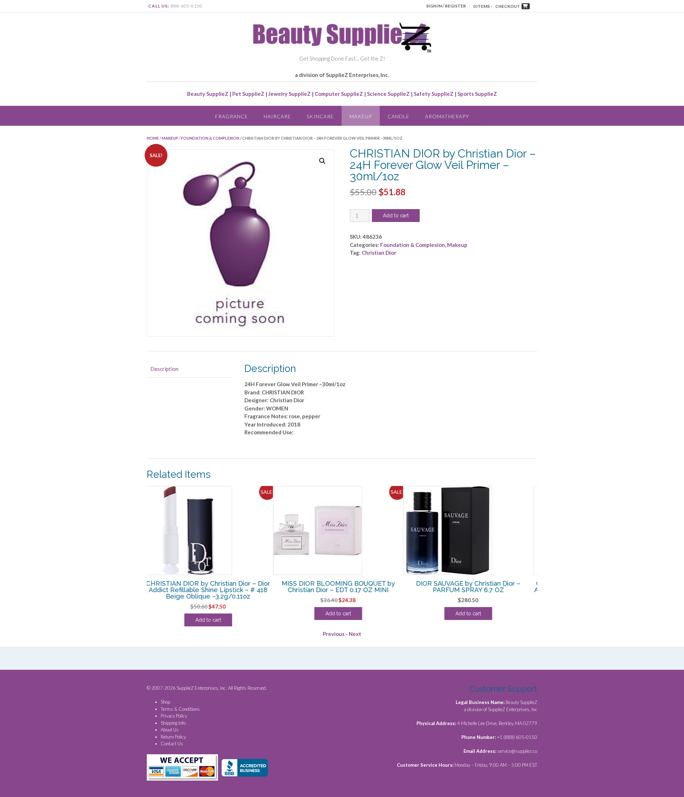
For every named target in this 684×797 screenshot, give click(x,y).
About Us (170, 730)
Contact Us (172, 743)
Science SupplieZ (388, 93)
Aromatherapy (447, 116)
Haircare (277, 116)
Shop (165, 702)
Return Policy (173, 737)
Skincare (320, 116)
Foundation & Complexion (210, 138)
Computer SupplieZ (339, 93)
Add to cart (396, 215)
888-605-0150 (186, 6)
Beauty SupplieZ (207, 93)
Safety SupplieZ (434, 93)
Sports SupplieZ (477, 93)
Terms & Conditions (180, 709)
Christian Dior (379, 252)
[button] (322, 161)
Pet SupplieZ (248, 93)
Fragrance (231, 116)
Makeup (360, 116)
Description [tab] (164, 369)
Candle (398, 116)
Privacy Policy (174, 716)
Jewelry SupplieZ (289, 93)
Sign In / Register (446, 6)
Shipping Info (173, 723)
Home (153, 138)
